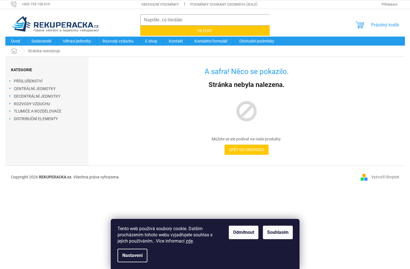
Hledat (205, 30)
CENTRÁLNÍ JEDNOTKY (35, 88)
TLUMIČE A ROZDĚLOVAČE (37, 111)
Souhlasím (278, 232)
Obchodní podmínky (160, 4)
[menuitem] (15, 41)
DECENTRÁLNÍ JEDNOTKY (37, 96)
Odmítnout (243, 232)
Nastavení (132, 255)
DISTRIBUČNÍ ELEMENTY (36, 118)
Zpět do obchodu (246, 149)
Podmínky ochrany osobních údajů (223, 4)
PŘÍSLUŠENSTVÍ (28, 81)
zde (189, 241)
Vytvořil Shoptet (385, 176)
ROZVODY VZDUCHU (32, 104)
